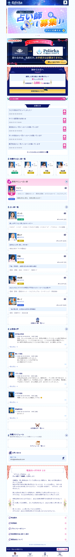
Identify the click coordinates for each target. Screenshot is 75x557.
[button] (37, 35)
